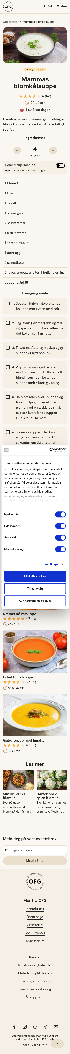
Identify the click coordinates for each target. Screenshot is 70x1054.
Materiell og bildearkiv (35, 973)
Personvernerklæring (35, 989)
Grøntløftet (35, 925)
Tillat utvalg (35, 588)
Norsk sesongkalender (35, 965)
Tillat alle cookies (35, 576)
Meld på (32, 860)
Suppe (41, 69)
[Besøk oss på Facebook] (14, 1026)
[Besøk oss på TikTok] (45, 1026)
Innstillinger (50, 564)
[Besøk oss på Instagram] (24, 1026)
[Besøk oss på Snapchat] (35, 1026)
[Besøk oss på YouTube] (56, 1026)
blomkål (13, 183)
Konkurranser (35, 933)
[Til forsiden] (8, 6)
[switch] (60, 526)
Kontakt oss (35, 909)
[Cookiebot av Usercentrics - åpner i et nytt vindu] (50, 450)
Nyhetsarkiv (35, 941)
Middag (29, 69)
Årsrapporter (35, 997)
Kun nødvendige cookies (35, 600)
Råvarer (35, 957)
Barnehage (35, 917)
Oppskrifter (11, 22)
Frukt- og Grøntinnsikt (35, 981)
